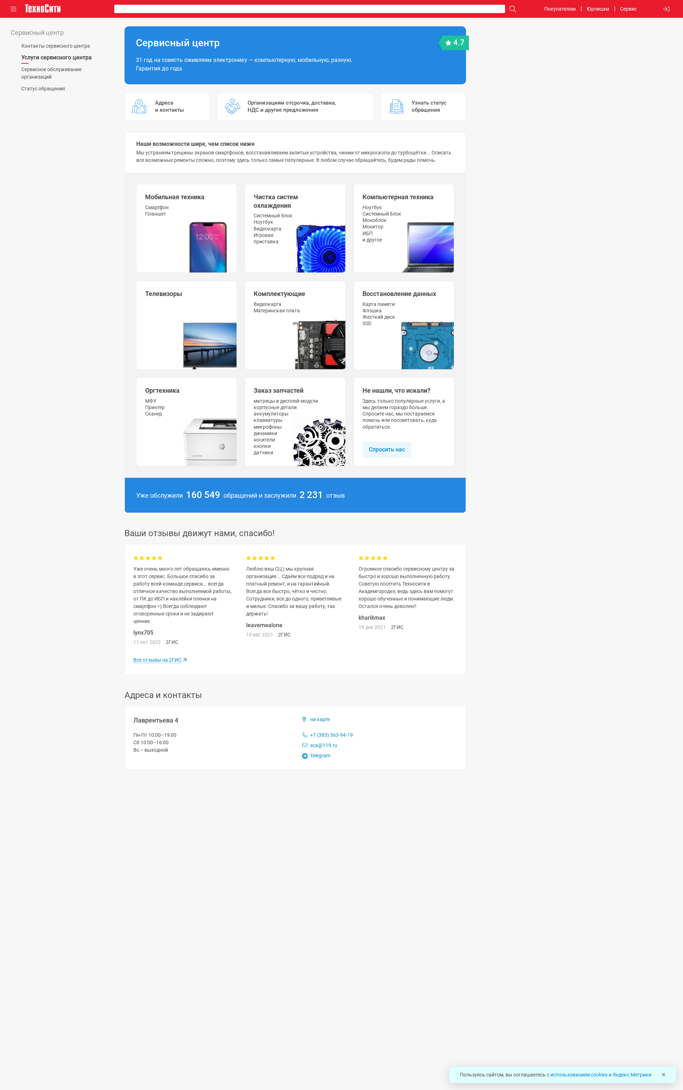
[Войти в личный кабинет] (666, 9)
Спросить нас (387, 449)
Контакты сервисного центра (55, 46)
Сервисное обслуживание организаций (51, 73)
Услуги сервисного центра (56, 57)
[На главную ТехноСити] (42, 8)
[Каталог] (13, 9)
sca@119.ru (323, 745)
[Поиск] (511, 9)
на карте (320, 719)
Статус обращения (43, 88)
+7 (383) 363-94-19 (331, 735)
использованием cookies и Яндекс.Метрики (600, 1075)
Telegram (319, 755)
